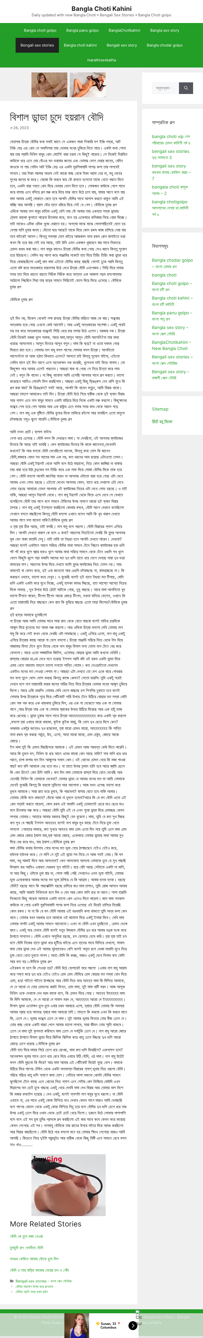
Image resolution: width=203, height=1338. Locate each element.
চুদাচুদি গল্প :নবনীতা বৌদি (26, 1247)
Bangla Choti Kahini (102, 8)
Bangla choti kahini (80, 45)
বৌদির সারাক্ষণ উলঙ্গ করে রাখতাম (34, 1286)
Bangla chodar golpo (165, 45)
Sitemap (160, 409)
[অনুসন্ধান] (186, 88)
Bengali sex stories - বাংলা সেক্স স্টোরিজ (44, 1281)
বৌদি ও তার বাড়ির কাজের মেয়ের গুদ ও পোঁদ (39, 1270)
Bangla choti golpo (40, 30)
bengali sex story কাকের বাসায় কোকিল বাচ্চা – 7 (171, 172)
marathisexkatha (101, 60)
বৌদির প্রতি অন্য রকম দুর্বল (32, 1292)
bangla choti (164, 275)
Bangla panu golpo (82, 30)
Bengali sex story (122, 45)
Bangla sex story (164, 30)
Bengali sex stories (37, 45)
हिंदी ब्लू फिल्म (162, 421)
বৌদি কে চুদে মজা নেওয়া (26, 1236)
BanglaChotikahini (124, 30)
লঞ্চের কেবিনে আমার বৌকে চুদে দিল (34, 1258)
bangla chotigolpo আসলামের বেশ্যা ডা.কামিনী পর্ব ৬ (170, 208)
